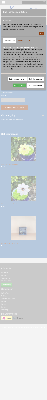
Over (28, 40)
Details (20, 40)
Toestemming (10, 40)
